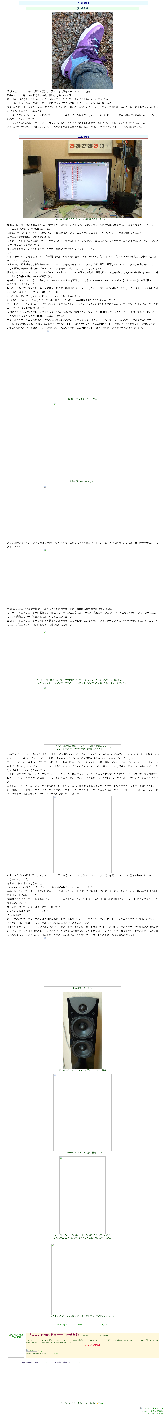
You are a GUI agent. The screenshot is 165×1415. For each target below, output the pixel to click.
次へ (105, 1325)
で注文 (39, 1351)
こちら (47, 1362)
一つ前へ (64, 1325)
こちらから (55, 1353)
